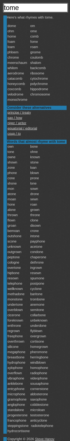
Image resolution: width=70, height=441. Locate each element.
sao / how (14, 118)
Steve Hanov (44, 439)
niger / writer (16, 123)
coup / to (14, 133)
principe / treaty (19, 112)
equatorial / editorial (22, 128)
